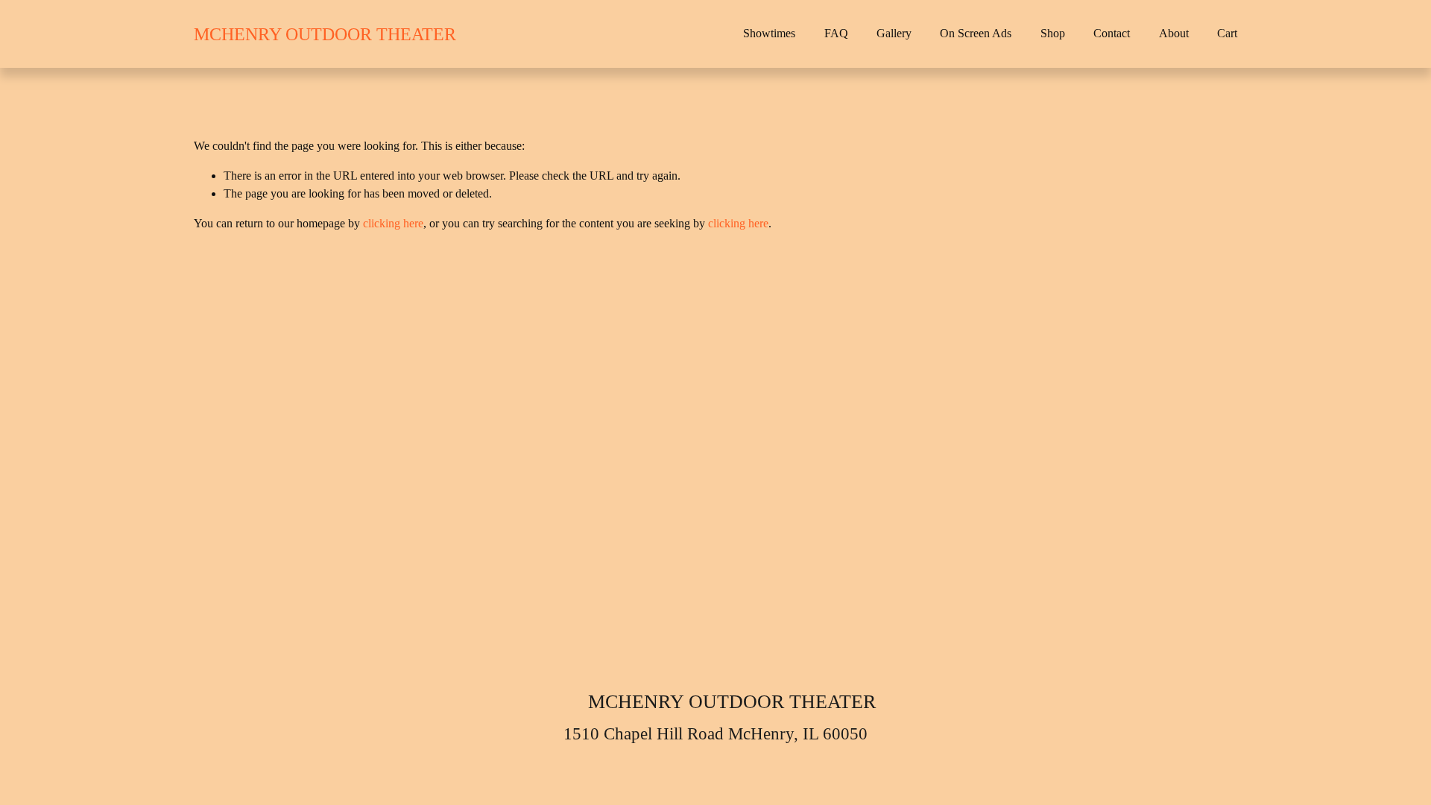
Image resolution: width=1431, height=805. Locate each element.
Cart (1227, 33)
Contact (1111, 33)
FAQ (836, 33)
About (1174, 33)
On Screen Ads (975, 33)
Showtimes (769, 33)
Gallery (894, 33)
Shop (1052, 33)
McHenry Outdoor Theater (325, 34)
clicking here (393, 223)
